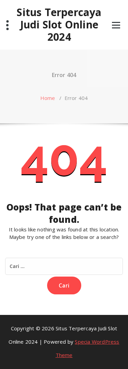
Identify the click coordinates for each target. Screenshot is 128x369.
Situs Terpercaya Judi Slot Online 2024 (59, 24)
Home (47, 97)
